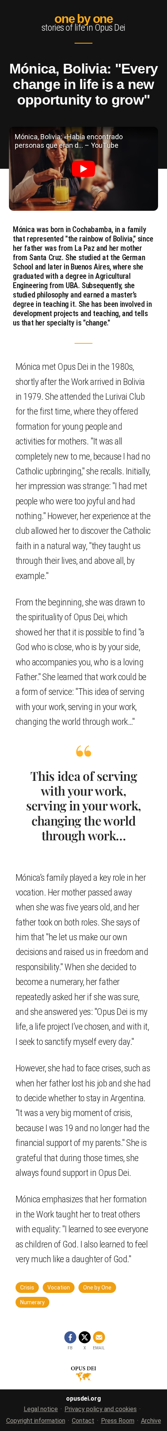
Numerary (32, 1302)
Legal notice (41, 1409)
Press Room (117, 1420)
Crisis (27, 1287)
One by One (97, 1287)
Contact (83, 1420)
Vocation (58, 1287)
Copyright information (35, 1420)
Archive (151, 1420)
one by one (83, 19)
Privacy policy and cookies (100, 1409)
